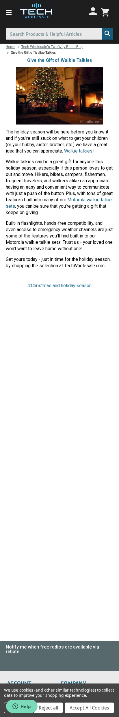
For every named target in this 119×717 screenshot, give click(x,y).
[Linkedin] (79, 302)
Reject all (48, 708)
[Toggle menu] (9, 12)
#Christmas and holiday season (60, 285)
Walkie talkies (78, 151)
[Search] (107, 34)
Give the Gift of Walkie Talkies (59, 60)
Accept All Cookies (89, 708)
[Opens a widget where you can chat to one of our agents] (22, 707)
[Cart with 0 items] (105, 12)
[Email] (50, 302)
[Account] (94, 11)
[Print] (59, 302)
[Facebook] (40, 302)
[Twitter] (69, 302)
